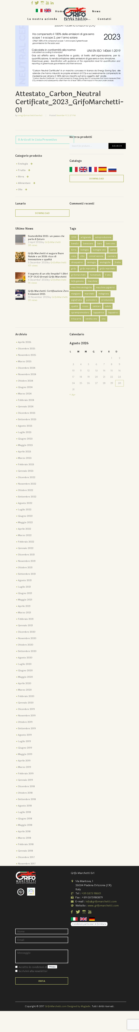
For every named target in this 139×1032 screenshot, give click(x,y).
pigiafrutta (76, 300)
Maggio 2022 (25, 522)
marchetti (89, 293)
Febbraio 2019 (26, 773)
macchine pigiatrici (105, 287)
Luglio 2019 (24, 741)
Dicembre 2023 (26, 413)
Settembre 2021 (27, 574)
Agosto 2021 (25, 580)
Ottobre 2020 (25, 645)
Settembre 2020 (27, 651)
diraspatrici (77, 262)
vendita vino (91, 319)
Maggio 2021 (25, 599)
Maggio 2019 (25, 754)
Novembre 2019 (27, 715)
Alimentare (24, 183)
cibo (82, 256)
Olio (20, 189)
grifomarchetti (78, 275)
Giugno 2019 (25, 748)
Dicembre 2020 (26, 632)
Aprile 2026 (24, 342)
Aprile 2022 (24, 529)
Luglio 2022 (24, 509)
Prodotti (78, 11)
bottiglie (85, 250)
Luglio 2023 (24, 432)
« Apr (72, 394)
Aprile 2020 (24, 683)
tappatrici (113, 312)
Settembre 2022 (27, 496)
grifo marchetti (107, 268)
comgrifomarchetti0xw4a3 (30, 115)
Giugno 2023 (25, 439)
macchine (92, 281)
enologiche (105, 262)
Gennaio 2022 (25, 548)
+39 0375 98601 (91, 893)
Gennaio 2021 (25, 625)
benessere (88, 243)
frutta (118, 262)
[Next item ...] (97, 56)
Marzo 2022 (25, 535)
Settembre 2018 (27, 799)
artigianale (86, 237)
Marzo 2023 (25, 458)
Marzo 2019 (24, 767)
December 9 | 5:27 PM (66, 115)
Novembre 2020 (27, 638)
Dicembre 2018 (26, 786)
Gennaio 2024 (25, 406)
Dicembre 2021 (26, 554)
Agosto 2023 (25, 426)
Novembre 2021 (27, 561)
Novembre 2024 (27, 374)
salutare (97, 306)
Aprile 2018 (24, 831)
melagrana (103, 293)
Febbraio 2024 (26, 400)
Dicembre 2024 (26, 368)
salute (108, 306)
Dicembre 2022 (26, 477)
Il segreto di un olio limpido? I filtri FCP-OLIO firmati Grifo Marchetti (48, 275)
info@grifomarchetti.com (101, 901)
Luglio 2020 (25, 664)
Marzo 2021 (24, 612)
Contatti (105, 19)
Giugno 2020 (25, 670)
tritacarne (76, 319)
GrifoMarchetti (53, 242)
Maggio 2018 (25, 825)
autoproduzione (103, 237)
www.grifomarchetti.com (103, 905)
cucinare (111, 256)
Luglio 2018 (24, 812)
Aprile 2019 (24, 760)
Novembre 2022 (27, 484)
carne (113, 250)
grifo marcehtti (88, 268)
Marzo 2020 (25, 690)
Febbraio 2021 (26, 619)
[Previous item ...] (42, 56)
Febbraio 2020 (26, 696)
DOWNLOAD (96, 178)
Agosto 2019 (25, 735)
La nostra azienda (42, 19)
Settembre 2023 (27, 419)
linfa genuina (77, 281)
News (96, 11)
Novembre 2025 (27, 355)
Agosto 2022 (25, 503)
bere (99, 243)
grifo (73, 268)
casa (73, 256)
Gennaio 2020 (26, 702)
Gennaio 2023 (25, 471)
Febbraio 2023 (26, 464)
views (32, 245)
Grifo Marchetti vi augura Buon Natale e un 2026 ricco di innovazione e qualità (46, 256)
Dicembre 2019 (26, 709)
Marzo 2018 (24, 838)
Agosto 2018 (25, 806)
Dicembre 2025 (26, 348)
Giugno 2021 (25, 593)
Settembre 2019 (27, 728)
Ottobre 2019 (25, 722)
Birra (21, 176)
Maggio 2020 (25, 677)
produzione (107, 300)
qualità (74, 306)
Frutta (21, 170)
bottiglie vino (99, 250)
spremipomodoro (80, 312)
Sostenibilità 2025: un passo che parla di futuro (46, 237)
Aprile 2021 (24, 606)
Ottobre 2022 (25, 490)
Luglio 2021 (24, 587)
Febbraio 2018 (26, 844)
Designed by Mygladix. (79, 1006)
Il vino (108, 275)
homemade (95, 275)
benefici (75, 243)
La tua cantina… (77, 19)
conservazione (96, 256)
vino (104, 319)
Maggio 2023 (25, 445)
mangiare (75, 293)
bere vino (110, 243)
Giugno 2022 (25, 516)
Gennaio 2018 (25, 851)
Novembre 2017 (27, 863)
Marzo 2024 (25, 393)
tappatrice (98, 312)
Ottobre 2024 (25, 381)
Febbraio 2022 (26, 542)
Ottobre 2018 (25, 793)
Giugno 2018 (25, 818)
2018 (73, 237)
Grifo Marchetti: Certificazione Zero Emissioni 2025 (48, 292)
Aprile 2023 (24, 451)
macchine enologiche (81, 287)
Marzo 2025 (25, 361)
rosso (85, 306)
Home (59, 11)
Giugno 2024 (25, 387)
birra (73, 250)
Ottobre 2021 (25, 567)
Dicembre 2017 (26, 857)
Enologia (23, 164)
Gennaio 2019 (25, 780)
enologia (91, 262)
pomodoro (91, 300)
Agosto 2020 (25, 657)
